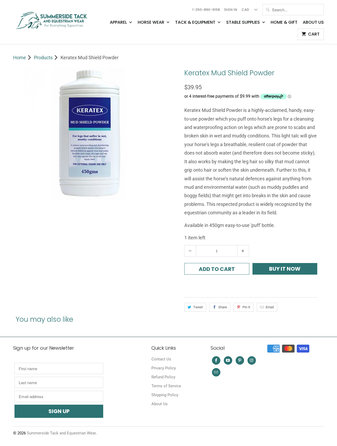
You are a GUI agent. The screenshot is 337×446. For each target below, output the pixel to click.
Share (222, 307)
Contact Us (161, 359)
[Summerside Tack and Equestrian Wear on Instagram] (251, 360)
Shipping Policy (164, 395)
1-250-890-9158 (206, 9)
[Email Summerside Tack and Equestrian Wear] (216, 372)
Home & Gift (284, 22)
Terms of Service (166, 386)
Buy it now (284, 268)
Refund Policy (163, 377)
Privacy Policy (163, 368)
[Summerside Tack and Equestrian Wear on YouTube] (228, 360)
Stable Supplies (243, 22)
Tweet (198, 307)
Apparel (119, 22)
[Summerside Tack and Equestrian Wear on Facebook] (216, 360)
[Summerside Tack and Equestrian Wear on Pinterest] (240, 360)
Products (43, 57)
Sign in (230, 9)
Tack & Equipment (195, 22)
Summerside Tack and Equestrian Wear (61, 433)
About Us (313, 22)
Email (270, 307)
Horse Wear (151, 22)
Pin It (246, 307)
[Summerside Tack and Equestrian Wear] (53, 18)
